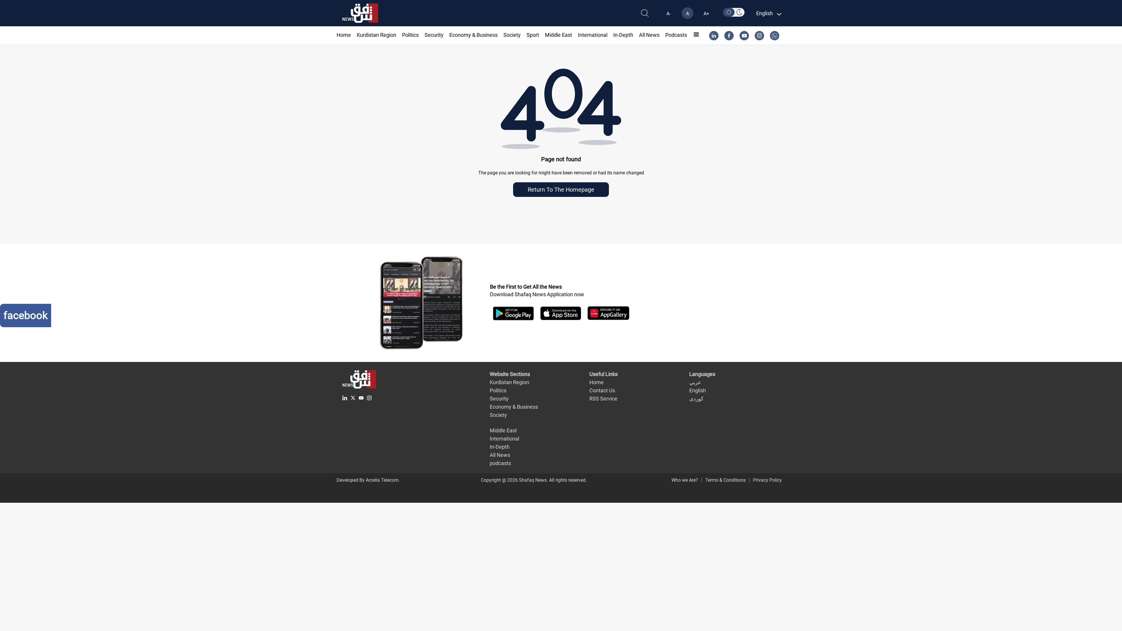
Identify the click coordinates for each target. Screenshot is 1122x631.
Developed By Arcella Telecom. (368, 480)
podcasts (676, 35)
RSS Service (603, 399)
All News (649, 35)
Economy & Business (473, 35)
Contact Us (602, 390)
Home (344, 35)
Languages (702, 374)
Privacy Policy (767, 480)
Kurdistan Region (376, 35)
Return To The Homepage (561, 189)
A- (668, 13)
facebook (26, 315)
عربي (695, 382)
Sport (533, 35)
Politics (410, 35)
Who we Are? (684, 480)
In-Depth (623, 35)
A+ (706, 13)
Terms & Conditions (725, 480)
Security (434, 35)
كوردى (696, 399)
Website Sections (510, 374)
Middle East (558, 35)
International (592, 35)
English (697, 390)
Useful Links (603, 374)
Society (512, 35)
